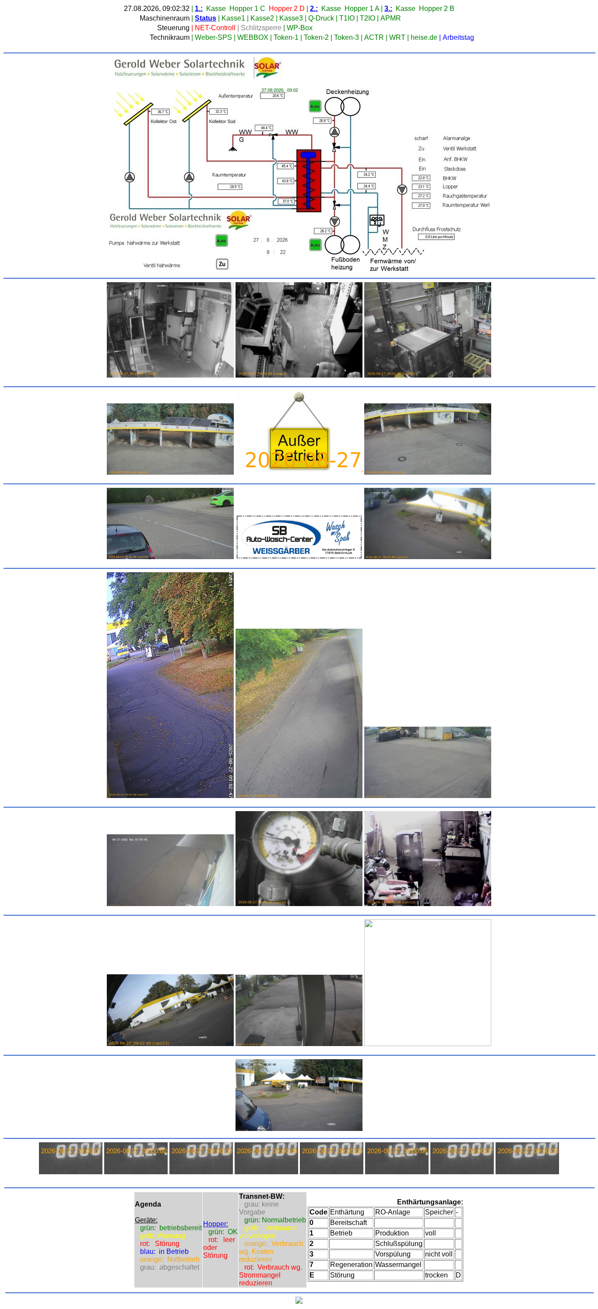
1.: (199, 8)
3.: (388, 8)
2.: (314, 8)
